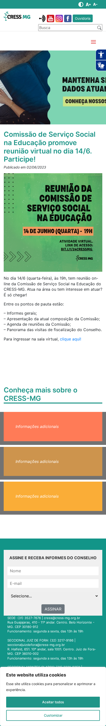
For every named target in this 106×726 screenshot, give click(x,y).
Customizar (53, 715)
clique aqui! (70, 339)
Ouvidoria (82, 18)
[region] (53, 696)
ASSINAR (53, 609)
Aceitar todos (53, 702)
